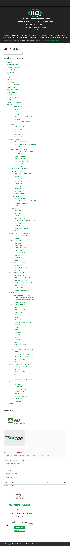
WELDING (10, 404)
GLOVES (16, 238)
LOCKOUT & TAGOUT (17, 273)
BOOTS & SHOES (16, 124)
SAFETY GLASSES (19, 159)
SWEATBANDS (18, 258)
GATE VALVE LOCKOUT (21, 280)
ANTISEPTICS (18, 213)
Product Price (9, 477)
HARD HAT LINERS (20, 248)
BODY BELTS (18, 176)
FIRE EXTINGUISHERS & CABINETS (25, 201)
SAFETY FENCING (19, 359)
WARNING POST (19, 362)
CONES (16, 352)
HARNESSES (18, 184)
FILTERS (9, 75)
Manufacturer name (11, 474)
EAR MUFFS (18, 265)
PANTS (16, 330)
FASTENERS (11, 72)
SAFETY (9, 104)
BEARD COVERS (19, 312)
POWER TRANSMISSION (14, 102)
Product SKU (26, 460)
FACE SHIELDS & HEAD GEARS (23, 151)
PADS (16, 109)
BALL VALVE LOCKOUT (21, 275)
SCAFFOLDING (18, 191)
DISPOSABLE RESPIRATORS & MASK (25, 144)
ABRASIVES (10, 62)
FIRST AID (14, 208)
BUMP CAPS (18, 245)
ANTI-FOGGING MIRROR (22, 295)
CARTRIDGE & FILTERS (21, 141)
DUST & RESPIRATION (18, 139)
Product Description (11, 467)
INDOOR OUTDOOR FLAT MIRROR (25, 300)
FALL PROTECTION (17, 171)
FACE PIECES (18, 146)
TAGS (16, 206)
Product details (19, 531)
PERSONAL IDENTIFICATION (23, 379)
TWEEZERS (18, 231)
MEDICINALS (18, 226)
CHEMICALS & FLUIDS (13, 67)
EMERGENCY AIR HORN (21, 218)
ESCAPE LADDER (19, 198)
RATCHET (17, 255)
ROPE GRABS (18, 188)
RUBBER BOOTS (19, 127)
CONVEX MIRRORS (20, 302)
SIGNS (16, 376)
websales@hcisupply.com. (53, 40)
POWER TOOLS (12, 99)
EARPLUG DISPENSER (21, 268)
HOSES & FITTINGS (13, 85)
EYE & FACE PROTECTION (19, 149)
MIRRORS (14, 292)
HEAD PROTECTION (17, 240)
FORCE (18, 452)
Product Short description (13, 463)
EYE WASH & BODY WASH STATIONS (25, 221)
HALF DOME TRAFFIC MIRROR (23, 297)
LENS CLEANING (19, 156)
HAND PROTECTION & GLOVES (20, 233)
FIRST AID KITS (19, 223)
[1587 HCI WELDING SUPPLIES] (19, 496)
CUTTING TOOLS (12, 65)
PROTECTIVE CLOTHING (18, 305)
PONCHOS (17, 332)
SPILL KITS (17, 119)
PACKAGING (11, 92)
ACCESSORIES (18, 211)
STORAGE (14, 381)
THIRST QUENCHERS (21, 228)
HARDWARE (11, 82)
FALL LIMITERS (19, 179)
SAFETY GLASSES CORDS (22, 161)
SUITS (16, 337)
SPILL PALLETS (19, 391)
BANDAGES (17, 216)
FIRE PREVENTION (17, 196)
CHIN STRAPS (18, 260)
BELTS (16, 315)
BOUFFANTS (18, 317)
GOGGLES (17, 154)
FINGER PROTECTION (21, 235)
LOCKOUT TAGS (19, 287)
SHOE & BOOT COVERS (21, 132)
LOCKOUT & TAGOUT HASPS (23, 283)
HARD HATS (18, 250)
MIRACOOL (17, 401)
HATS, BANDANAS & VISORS (22, 322)
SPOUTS (17, 394)
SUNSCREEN (18, 166)
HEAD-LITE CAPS (19, 253)
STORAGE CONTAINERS (21, 396)
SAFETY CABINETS (20, 389)
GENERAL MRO (11, 77)
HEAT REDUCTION (16, 399)
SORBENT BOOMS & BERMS (23, 117)
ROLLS (16, 112)
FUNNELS (17, 384)
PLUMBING (10, 94)
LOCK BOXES (18, 386)
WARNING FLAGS (19, 372)
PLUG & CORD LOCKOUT (22, 290)
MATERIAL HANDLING (14, 90)
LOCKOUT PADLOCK (20, 285)
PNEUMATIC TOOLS (13, 97)
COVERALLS (18, 320)
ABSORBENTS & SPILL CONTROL (21, 107)
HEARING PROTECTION (18, 263)
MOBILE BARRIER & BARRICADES (24, 354)
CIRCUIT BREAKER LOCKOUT (23, 278)
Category (8, 470)
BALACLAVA (18, 243)
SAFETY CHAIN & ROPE (21, 357)
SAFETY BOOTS (19, 129)
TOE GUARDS (18, 134)
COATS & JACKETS (20, 344)
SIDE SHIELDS (18, 164)
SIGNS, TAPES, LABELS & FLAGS (20, 367)
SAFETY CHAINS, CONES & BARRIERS (22, 349)
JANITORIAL (11, 87)
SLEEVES (17, 334)
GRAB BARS (18, 181)
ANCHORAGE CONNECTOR (22, 174)
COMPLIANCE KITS (20, 193)
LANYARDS (17, 186)
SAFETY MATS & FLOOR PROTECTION (22, 364)
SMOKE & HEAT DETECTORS (23, 203)
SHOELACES (18, 137)
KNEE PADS (18, 325)
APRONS (17, 307)
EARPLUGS (17, 270)
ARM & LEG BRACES (20, 310)
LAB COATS (17, 327)
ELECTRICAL (11, 70)
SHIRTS (16, 347)
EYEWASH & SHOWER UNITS (19, 169)
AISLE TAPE (18, 369)
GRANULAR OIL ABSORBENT (23, 122)
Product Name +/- (15, 460)
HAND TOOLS (11, 80)
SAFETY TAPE (18, 374)
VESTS (16, 342)
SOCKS (16, 114)
